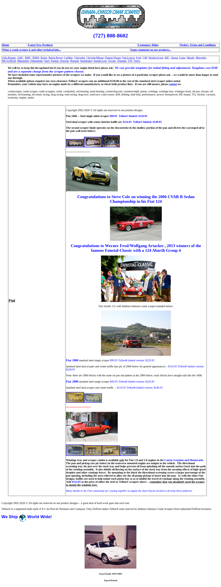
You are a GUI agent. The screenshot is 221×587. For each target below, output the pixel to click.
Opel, (47, 60)
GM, (145, 57)
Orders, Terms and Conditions (198, 44)
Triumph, (122, 60)
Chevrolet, (80, 57)
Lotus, (182, 57)
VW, (130, 60)
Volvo (137, 60)
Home (5, 44)
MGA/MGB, (9, 60)
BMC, (28, 57)
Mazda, (191, 57)
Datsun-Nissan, (113, 57)
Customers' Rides (148, 44)
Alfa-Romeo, (9, 57)
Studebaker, (86, 60)
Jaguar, (175, 57)
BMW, (36, 57)
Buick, (44, 57)
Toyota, (112, 60)
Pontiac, (55, 60)
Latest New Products (40, 44)
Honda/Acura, (156, 57)
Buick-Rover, (56, 57)
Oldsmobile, (36, 60)
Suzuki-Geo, (100, 60)
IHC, (167, 57)
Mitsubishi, (23, 60)
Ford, (139, 57)
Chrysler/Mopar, (95, 57)
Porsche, (65, 60)
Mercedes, (201, 57)
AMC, (20, 57)
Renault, (74, 60)
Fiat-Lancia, (128, 57)
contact (173, 84)
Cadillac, (69, 57)
